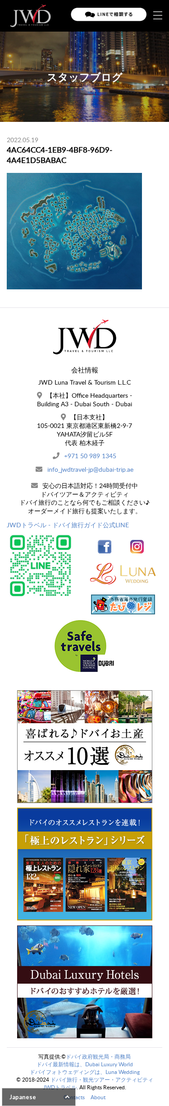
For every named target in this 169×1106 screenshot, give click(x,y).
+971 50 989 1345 (90, 455)
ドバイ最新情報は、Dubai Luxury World (85, 1064)
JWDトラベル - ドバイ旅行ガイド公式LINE (68, 524)
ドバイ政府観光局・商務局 (98, 1056)
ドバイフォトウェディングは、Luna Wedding (85, 1072)
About (98, 1097)
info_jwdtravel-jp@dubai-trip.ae (90, 469)
